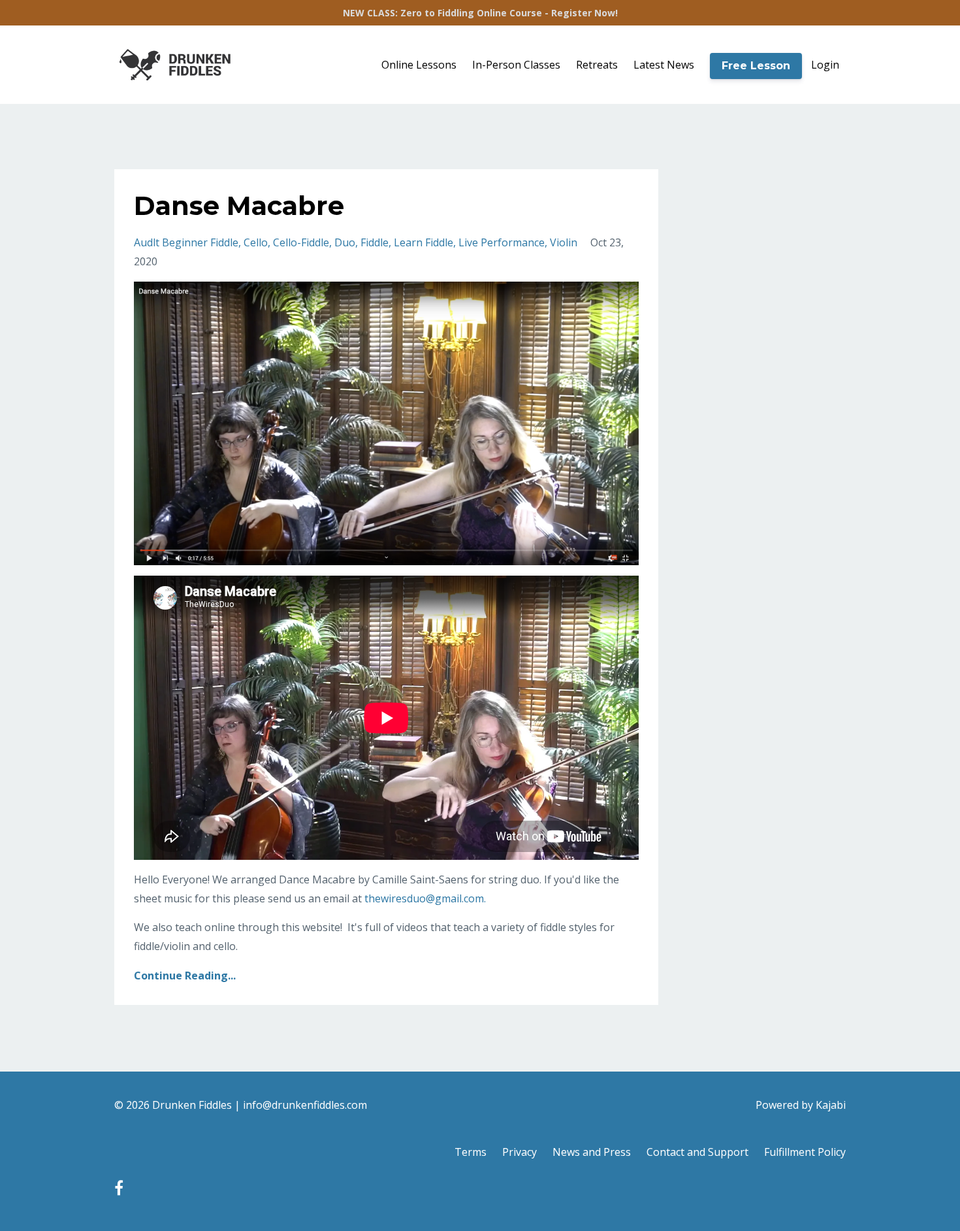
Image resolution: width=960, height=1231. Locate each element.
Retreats (597, 64)
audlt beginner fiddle (186, 242)
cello (256, 242)
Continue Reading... (185, 975)
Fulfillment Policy (805, 1152)
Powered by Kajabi (801, 1105)
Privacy (519, 1152)
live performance (501, 242)
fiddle (374, 242)
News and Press (591, 1152)
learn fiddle (423, 242)
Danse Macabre (239, 205)
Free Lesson (756, 65)
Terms (471, 1152)
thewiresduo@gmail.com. (425, 898)
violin (563, 242)
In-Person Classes (516, 64)
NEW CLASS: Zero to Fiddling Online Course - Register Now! (480, 13)
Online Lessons (418, 64)
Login (825, 64)
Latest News (663, 64)
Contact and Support (697, 1152)
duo (344, 242)
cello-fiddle (301, 242)
